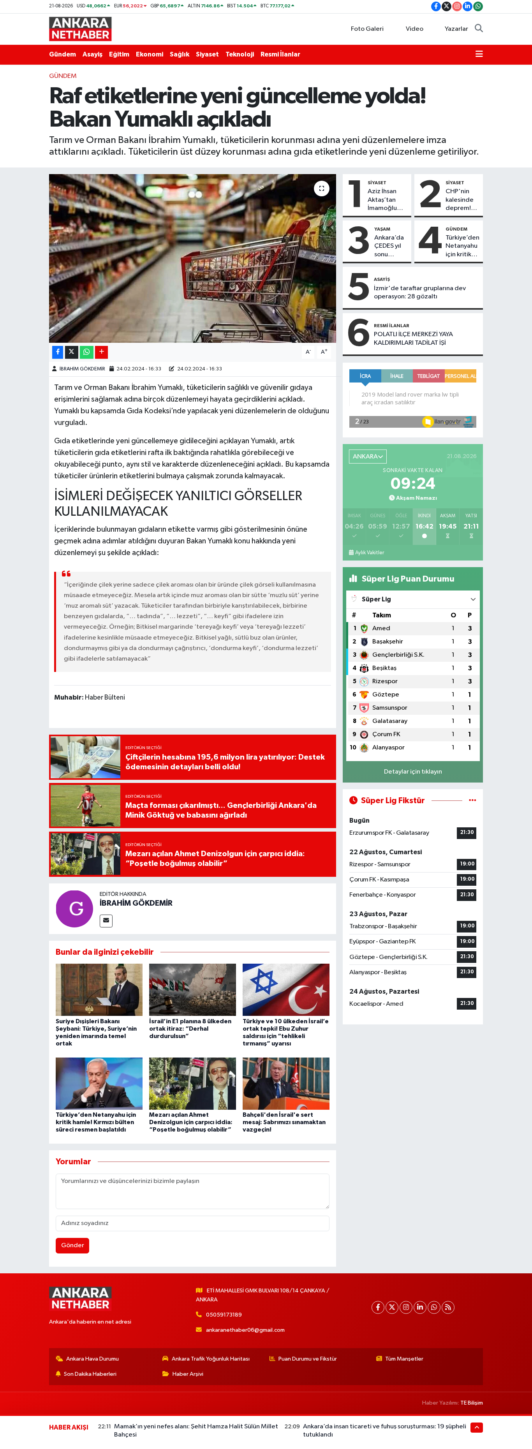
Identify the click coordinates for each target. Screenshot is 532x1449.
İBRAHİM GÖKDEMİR (82, 369)
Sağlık (179, 54)
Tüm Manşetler (404, 1359)
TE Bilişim (471, 1403)
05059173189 (224, 1315)
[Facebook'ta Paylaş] (57, 352)
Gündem (62, 54)
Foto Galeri (367, 29)
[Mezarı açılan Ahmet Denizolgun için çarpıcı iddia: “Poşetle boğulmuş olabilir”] (192, 1083)
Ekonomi (149, 54)
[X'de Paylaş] (71, 352)
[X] (392, 1307)
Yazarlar (456, 29)
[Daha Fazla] (101, 352)
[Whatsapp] (434, 1307)
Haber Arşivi (188, 1374)
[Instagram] (406, 1307)
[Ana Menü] (479, 54)
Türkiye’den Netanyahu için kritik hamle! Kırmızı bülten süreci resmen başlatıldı (96, 1122)
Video (414, 29)
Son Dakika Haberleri (90, 1374)
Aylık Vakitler (369, 552)
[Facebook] (378, 1307)
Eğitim (119, 54)
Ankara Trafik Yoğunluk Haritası (211, 1359)
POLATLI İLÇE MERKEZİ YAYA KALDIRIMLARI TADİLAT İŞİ (413, 338)
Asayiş (92, 54)
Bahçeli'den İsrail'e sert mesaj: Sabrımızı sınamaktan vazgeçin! (284, 1122)
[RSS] (448, 1307)
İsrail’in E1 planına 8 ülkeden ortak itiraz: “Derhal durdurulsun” (190, 1028)
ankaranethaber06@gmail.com (245, 1330)
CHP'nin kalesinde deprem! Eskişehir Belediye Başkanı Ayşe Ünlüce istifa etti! (460, 200)
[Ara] (479, 29)
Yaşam (382, 229)
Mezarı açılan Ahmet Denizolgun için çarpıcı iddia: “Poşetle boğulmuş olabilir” (191, 1122)
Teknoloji (239, 54)
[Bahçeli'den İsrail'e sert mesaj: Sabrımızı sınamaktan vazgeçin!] (286, 1083)
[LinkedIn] (420, 1307)
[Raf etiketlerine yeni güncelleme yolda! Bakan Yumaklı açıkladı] (192, 258)
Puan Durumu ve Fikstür (307, 1359)
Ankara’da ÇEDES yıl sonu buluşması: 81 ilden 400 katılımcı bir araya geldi (391, 246)
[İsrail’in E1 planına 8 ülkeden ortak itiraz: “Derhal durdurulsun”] (192, 989)
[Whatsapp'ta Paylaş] (86, 352)
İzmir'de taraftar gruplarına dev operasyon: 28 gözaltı (420, 292)
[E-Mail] (106, 921)
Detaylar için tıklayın (413, 772)
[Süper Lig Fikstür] (472, 800)
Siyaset (207, 54)
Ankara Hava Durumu (92, 1359)
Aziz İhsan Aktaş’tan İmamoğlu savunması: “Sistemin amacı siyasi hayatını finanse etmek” (385, 200)
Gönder (72, 1245)
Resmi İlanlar (280, 54)
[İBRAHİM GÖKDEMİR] (74, 908)
